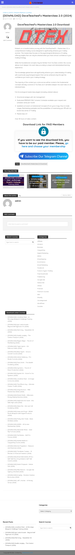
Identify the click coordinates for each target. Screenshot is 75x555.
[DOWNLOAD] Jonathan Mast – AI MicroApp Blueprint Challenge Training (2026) (13, 181)
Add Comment (7, 40)
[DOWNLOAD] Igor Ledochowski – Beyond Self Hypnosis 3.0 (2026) (37, 181)
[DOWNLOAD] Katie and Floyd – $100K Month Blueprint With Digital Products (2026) (20, 413)
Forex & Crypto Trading (11, 12)
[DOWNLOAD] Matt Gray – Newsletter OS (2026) (61, 181)
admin (7, 32)
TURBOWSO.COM (27, 552)
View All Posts (67, 195)
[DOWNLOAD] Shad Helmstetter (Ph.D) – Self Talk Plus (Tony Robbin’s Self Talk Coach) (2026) (21, 459)
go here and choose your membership (45, 145)
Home (4, 7)
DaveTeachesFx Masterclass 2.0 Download (34, 164)
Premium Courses (26, 12)
